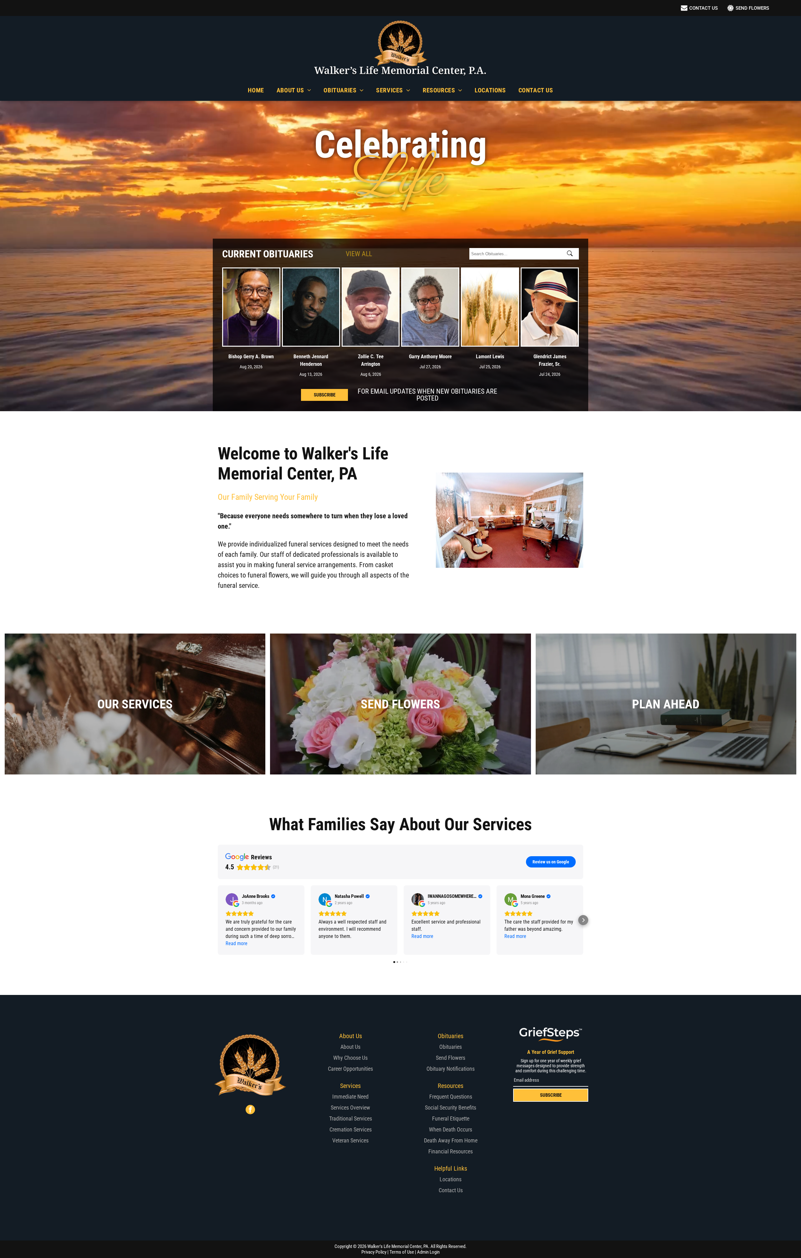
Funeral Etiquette (450, 1118)
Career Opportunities (350, 1068)
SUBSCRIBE (551, 1095)
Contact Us (451, 1190)
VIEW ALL (359, 254)
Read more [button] (236, 943)
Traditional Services (350, 1118)
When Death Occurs (450, 1129)
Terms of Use (402, 1252)
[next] (571, 520)
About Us (350, 1046)
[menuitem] (256, 90)
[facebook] (250, 1110)
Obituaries (450, 1046)
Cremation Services (350, 1129)
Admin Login (428, 1252)
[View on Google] (232, 899)
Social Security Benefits (450, 1107)
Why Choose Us (350, 1057)
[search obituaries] (571, 254)
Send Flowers (450, 1057)
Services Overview (350, 1107)
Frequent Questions (450, 1096)
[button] (218, 920)
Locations (451, 1179)
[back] (448, 520)
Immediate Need (350, 1096)
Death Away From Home (450, 1140)
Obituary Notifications (450, 1068)
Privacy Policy (373, 1252)
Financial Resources (450, 1151)
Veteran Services (350, 1140)
